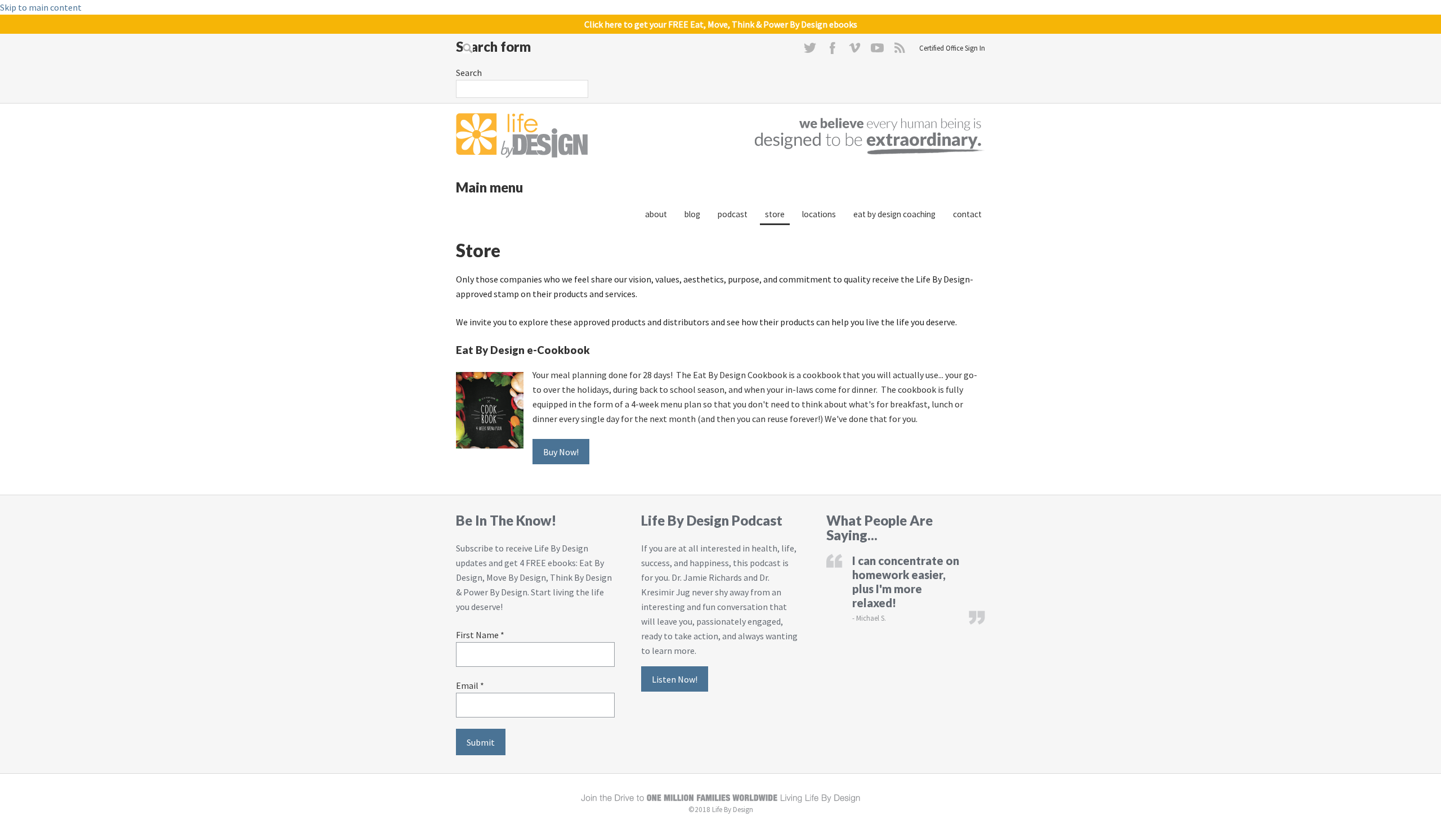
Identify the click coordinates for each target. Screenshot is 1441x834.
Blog (692, 214)
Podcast (733, 214)
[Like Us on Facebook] (832, 50)
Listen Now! (674, 678)
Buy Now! (561, 451)
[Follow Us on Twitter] (810, 50)
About (656, 214)
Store (775, 214)
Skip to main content (41, 7)
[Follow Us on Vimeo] (855, 50)
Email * (470, 685)
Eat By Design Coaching (894, 214)
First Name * (480, 634)
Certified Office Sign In (952, 47)
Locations (819, 214)
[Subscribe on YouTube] (877, 50)
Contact (967, 214)
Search (469, 72)
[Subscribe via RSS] (900, 50)
